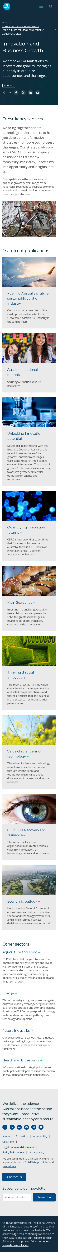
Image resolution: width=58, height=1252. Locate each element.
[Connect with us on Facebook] (4, 1127)
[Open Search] (51, 6)
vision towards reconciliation (25, 1243)
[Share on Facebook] (16, 92)
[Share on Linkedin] (30, 92)
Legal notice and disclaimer (18, 1147)
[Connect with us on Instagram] (12, 1127)
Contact (8, 85)
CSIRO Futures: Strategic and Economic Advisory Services (23, 32)
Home (5, 22)
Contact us (14, 1177)
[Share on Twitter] (23, 92)
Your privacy (37, 1152)
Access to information (15, 1136)
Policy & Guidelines (13, 1152)
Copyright (8, 1141)
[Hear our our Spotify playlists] (26, 1127)
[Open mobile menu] (41, 6)
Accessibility (40, 1136)
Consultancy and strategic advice (20, 26)
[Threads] (33, 1127)
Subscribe (44, 1197)
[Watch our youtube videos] (41, 1127)
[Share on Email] (37, 92)
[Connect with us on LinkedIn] (19, 1127)
